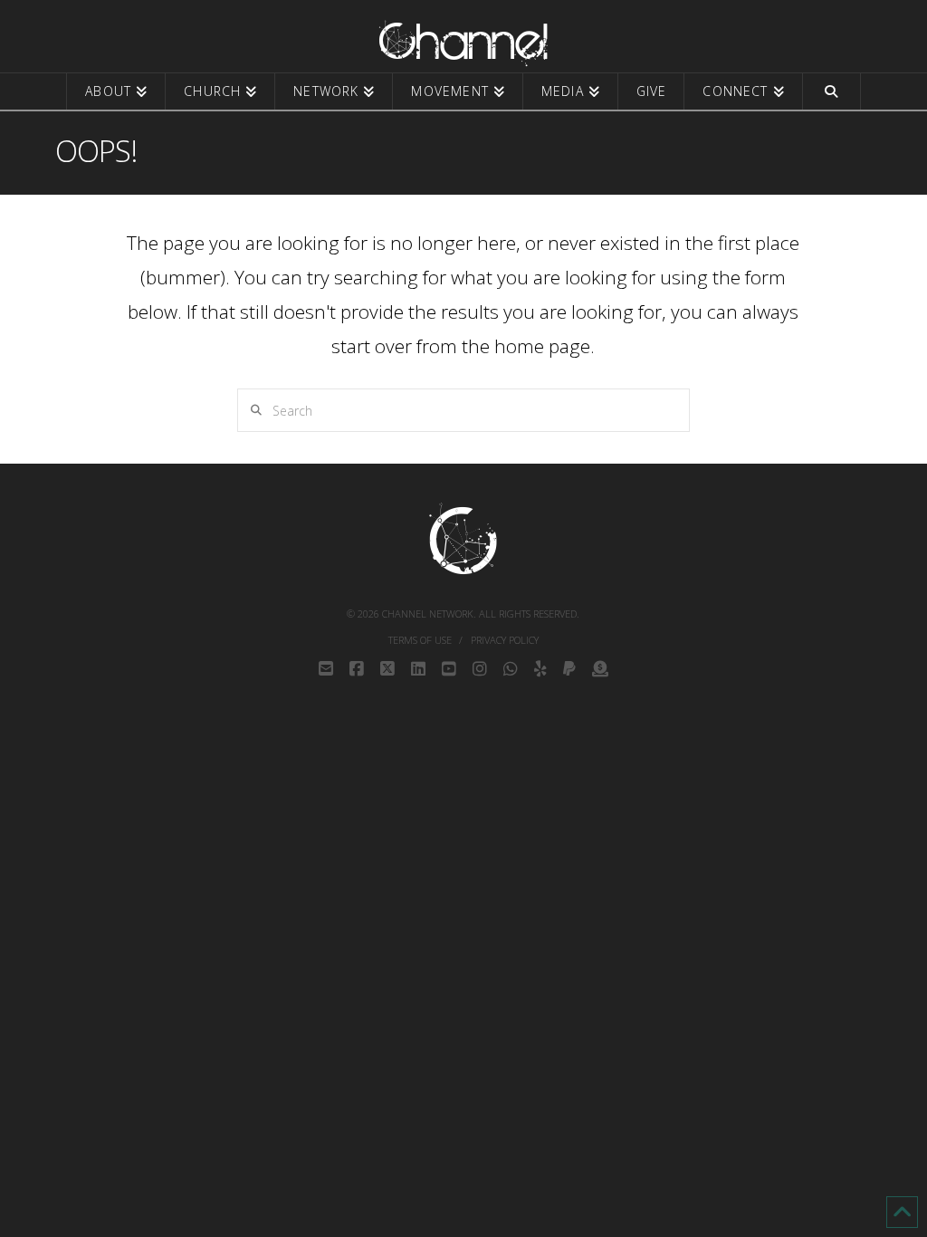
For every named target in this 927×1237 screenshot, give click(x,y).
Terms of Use (420, 640)
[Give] (600, 669)
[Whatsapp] (510, 669)
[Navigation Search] (832, 91)
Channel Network (427, 613)
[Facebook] (356, 669)
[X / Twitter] (387, 669)
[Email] (326, 669)
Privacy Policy (505, 640)
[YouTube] (449, 669)
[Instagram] (480, 669)
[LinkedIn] (418, 669)
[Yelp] (540, 669)
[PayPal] (569, 669)
